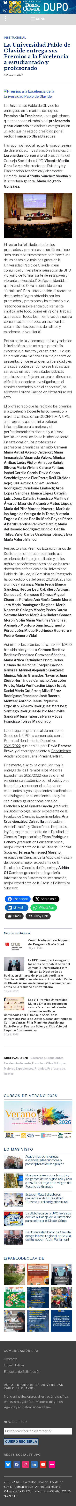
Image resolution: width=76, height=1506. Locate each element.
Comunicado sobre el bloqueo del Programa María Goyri (48, 942)
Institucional (15, 37)
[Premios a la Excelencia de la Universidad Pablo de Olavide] (38, 91)
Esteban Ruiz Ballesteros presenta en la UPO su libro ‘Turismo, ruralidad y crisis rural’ (46, 1198)
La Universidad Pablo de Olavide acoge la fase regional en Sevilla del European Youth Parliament (48, 1235)
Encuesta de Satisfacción (22, 1372)
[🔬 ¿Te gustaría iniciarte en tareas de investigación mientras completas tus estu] (38, 1321)
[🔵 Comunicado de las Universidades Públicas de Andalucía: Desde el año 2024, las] (61, 1321)
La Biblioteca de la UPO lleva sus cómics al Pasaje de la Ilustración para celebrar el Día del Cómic (48, 1217)
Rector (8, 1073)
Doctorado (37, 1057)
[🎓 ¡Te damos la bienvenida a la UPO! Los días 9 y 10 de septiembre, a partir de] (14, 1297)
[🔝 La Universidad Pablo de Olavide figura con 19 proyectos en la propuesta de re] (14, 1321)
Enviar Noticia (14, 1365)
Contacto (11, 1359)
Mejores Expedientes (18, 1068)
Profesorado (56, 1068)
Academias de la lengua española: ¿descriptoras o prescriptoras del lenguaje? (44, 1160)
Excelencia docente (17, 1063)
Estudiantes (55, 1057)
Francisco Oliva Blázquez (49, 1063)
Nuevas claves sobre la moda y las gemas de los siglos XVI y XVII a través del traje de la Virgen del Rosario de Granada (48, 1180)
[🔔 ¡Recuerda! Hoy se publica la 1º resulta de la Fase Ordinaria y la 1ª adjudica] (61, 1297)
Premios (40, 1068)
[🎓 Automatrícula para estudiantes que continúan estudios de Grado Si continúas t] (38, 1297)
